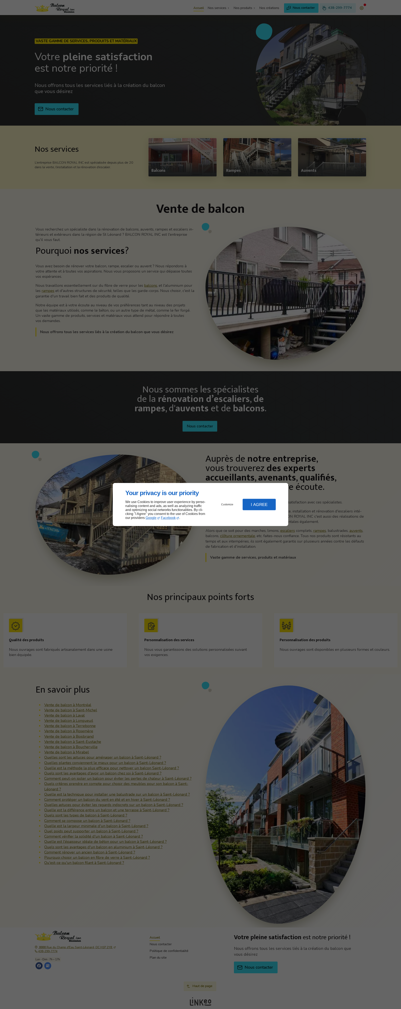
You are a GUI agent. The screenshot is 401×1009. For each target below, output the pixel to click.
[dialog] (200, 504)
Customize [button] (227, 504)
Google (151, 518)
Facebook (168, 518)
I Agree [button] (259, 504)
